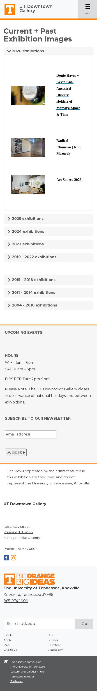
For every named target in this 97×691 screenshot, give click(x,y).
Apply (8, 640)
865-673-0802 (26, 548)
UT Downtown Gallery (36, 8)
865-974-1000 (16, 601)
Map (6, 645)
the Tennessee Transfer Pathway (27, 676)
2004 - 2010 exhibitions (34, 305)
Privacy (53, 640)
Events (8, 635)
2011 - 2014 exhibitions (33, 292)
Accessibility (56, 649)
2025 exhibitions (27, 219)
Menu (90, 9)
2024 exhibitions (27, 231)
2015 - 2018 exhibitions (33, 280)
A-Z (50, 635)
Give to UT (10, 649)
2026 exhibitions (27, 51)
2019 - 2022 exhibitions (33, 257)
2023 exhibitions (27, 244)
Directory (54, 645)
